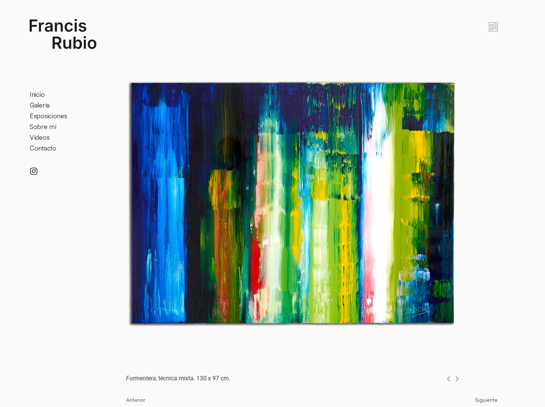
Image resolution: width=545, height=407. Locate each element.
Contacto (43, 148)
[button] (448, 378)
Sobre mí (43, 126)
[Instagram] (34, 171)
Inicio (37, 94)
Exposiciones (48, 116)
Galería (40, 105)
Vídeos (39, 137)
